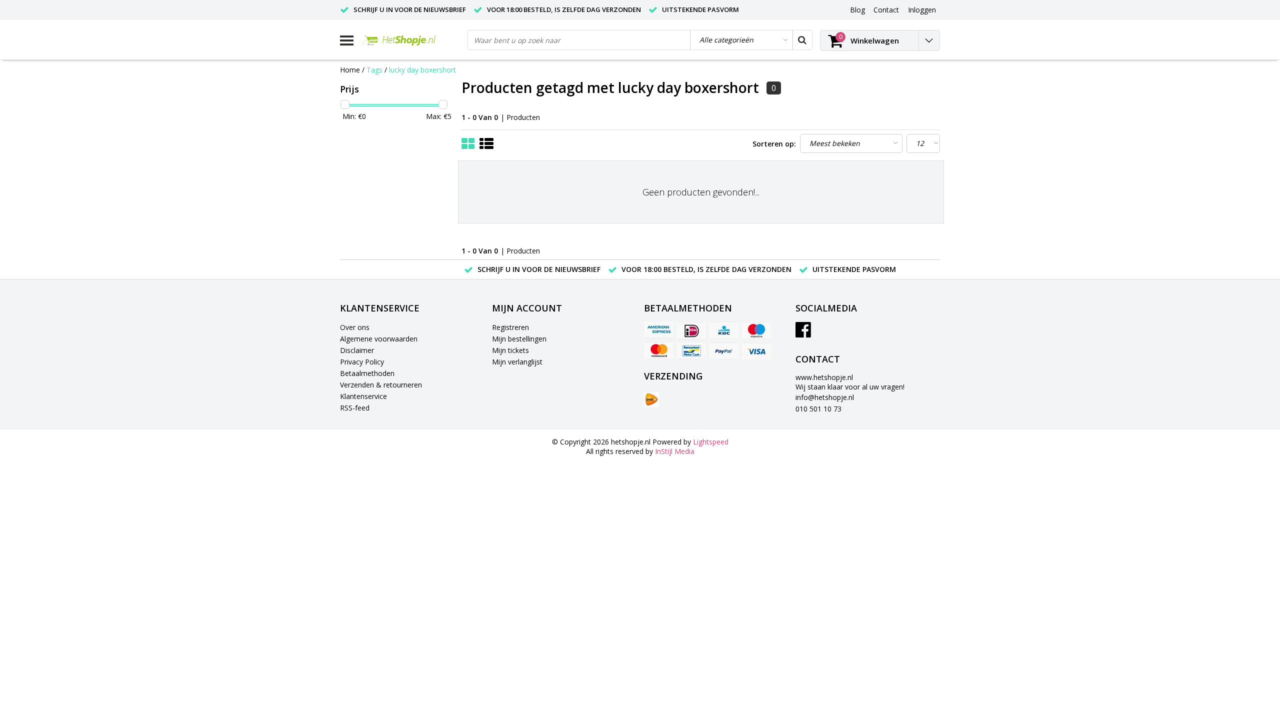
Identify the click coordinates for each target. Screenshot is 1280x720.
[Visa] (757, 351)
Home (350, 69)
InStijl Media (674, 451)
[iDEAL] (691, 331)
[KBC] (724, 331)
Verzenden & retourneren (381, 385)
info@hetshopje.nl (825, 397)
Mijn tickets (510, 350)
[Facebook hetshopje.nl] (803, 333)
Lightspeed (710, 441)
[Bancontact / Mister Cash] (691, 351)
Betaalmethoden (367, 373)
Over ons (355, 327)
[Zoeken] (802, 40)
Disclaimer (357, 350)
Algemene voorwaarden (379, 339)
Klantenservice (363, 396)
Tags (374, 69)
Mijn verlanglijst (517, 361)
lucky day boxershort (422, 69)
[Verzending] (651, 399)
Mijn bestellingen (519, 339)
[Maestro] (757, 331)
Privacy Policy (362, 361)
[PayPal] (724, 351)
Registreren (510, 327)
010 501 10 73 (819, 409)
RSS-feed (355, 407)
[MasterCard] (659, 351)
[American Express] (659, 331)
